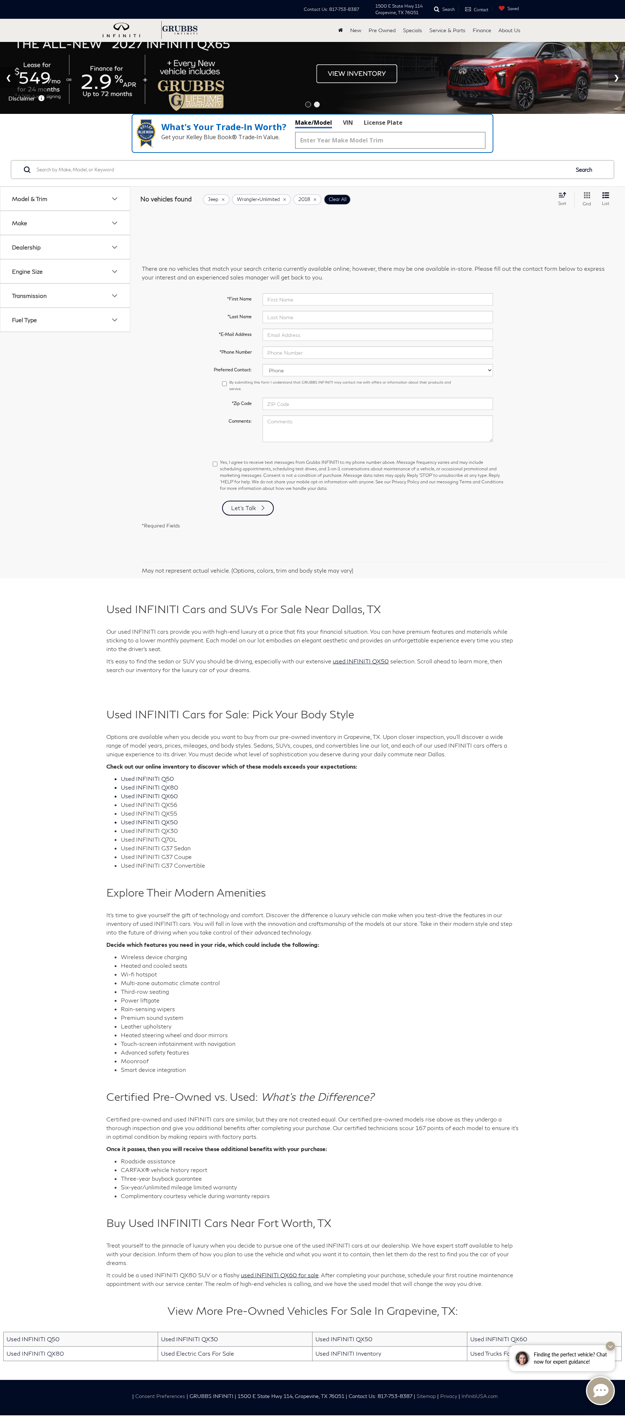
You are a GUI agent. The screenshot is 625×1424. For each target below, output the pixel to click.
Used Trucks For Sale (498, 1353)
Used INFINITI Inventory (348, 1353)
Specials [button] (412, 30)
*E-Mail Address (235, 334)
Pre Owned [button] (382, 30)
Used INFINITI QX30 (189, 1338)
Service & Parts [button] (447, 30)
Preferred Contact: (233, 369)
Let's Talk (243, 508)
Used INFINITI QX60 (498, 1338)
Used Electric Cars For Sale (197, 1353)
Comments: (240, 421)
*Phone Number (236, 352)
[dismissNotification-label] (610, 1346)
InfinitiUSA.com (480, 1396)
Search (584, 169)
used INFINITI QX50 (361, 661)
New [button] (355, 30)
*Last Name (240, 316)
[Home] (340, 30)
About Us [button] (509, 30)
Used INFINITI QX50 (344, 1338)
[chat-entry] (600, 1390)
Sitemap (426, 1396)
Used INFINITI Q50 (33, 1338)
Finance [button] (482, 30)
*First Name (239, 299)
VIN (348, 123)
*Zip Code (242, 403)
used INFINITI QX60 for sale (280, 1274)
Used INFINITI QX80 (35, 1353)
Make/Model (313, 123)
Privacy (448, 1396)
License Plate (383, 123)
